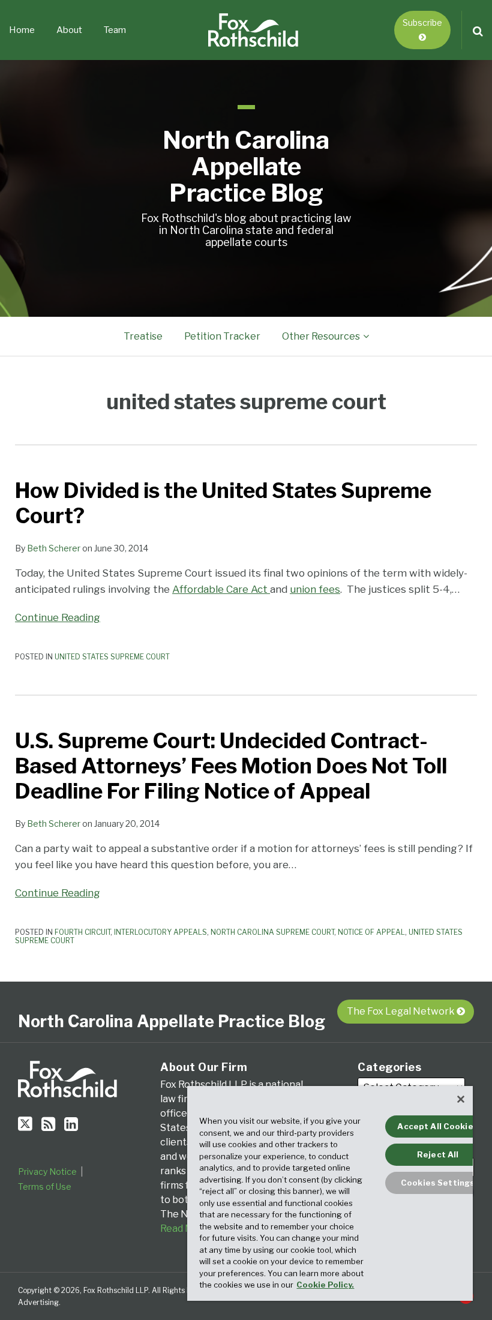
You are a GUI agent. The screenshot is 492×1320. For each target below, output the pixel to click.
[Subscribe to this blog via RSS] (48, 1124)
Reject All (437, 1154)
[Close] (460, 1099)
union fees (315, 589)
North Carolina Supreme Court (272, 932)
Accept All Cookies (437, 1126)
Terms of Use (44, 1186)
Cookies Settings (438, 1182)
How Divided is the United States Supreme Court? (223, 503)
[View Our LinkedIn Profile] (71, 1124)
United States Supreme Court (112, 656)
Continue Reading (57, 616)
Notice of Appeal (371, 932)
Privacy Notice (47, 1171)
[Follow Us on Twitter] (25, 1123)
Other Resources (321, 336)
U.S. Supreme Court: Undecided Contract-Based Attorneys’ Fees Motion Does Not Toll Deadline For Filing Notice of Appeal (231, 766)
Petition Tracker (222, 336)
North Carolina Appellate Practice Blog (246, 166)
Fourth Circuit (82, 932)
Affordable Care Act (221, 589)
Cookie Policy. (325, 1284)
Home (22, 30)
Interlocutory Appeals (160, 932)
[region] (330, 1193)
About (69, 30)
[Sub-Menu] (364, 336)
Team (115, 30)
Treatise (143, 336)
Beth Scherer (53, 548)
